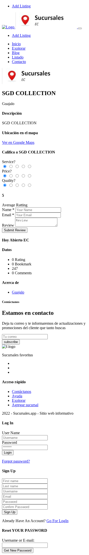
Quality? (8, 180)
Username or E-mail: (18, 540)
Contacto (19, 62)
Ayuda (17, 396)
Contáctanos (21, 391)
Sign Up (9, 512)
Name (6, 210)
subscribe (11, 342)
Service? (8, 162)
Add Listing (21, 6)
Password (9, 442)
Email (6, 215)
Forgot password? (16, 461)
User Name (11, 433)
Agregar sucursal (25, 405)
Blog (16, 53)
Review (8, 225)
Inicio (16, 44)
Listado (17, 57)
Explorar (18, 48)
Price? (7, 171)
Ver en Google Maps (18, 142)
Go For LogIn (57, 521)
